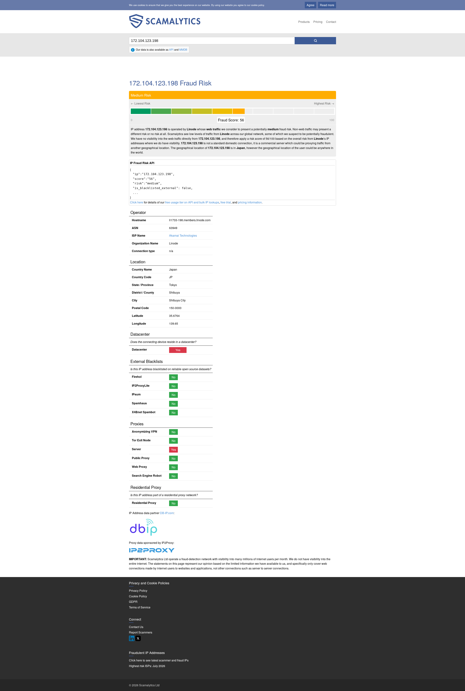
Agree (310, 5)
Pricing (317, 22)
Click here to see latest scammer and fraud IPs (159, 660)
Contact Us (136, 627)
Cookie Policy (138, 596)
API (171, 49)
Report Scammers (140, 632)
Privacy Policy (138, 590)
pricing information (250, 202)
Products (304, 22)
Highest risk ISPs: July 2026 (147, 666)
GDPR (133, 602)
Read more (327, 5)
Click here (136, 202)
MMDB (183, 49)
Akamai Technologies (183, 235)
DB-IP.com (167, 513)
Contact (331, 22)
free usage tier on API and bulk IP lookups (192, 202)
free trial (226, 202)
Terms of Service (139, 607)
